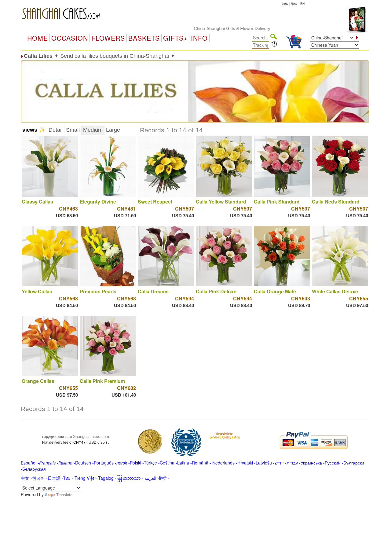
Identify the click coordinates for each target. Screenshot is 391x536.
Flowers (108, 38)
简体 (285, 4)
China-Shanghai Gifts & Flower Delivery (219, 28)
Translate (64, 494)
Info (199, 38)
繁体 (294, 4)
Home (37, 38)
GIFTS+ (175, 38)
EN (302, 4)
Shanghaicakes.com (91, 436)
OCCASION (69, 38)
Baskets (144, 38)
